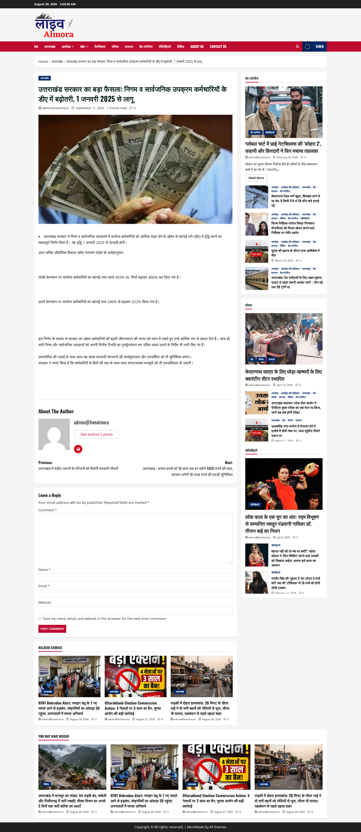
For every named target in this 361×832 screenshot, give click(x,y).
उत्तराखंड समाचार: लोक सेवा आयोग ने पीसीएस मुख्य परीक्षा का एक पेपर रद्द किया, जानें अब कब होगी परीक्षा (256, 402)
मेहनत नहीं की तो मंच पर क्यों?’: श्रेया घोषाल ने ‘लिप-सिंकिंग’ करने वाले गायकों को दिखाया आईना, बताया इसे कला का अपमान (256, 555)
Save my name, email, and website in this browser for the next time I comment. (105, 618)
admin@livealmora (55, 108)
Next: (188, 468)
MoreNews (195, 827)
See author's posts (96, 434)
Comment (47, 510)
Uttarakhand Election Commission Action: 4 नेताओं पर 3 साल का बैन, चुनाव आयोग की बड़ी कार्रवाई (133, 708)
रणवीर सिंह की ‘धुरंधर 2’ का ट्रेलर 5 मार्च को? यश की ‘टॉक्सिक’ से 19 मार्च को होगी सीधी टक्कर (256, 582)
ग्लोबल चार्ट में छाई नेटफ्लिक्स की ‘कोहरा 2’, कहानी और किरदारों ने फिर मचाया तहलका (283, 147)
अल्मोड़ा (66, 46)
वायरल (129, 46)
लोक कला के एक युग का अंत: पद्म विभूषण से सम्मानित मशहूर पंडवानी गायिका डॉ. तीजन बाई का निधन (282, 523)
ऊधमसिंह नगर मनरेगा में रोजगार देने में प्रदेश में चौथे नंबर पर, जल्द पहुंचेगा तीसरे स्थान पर (256, 430)
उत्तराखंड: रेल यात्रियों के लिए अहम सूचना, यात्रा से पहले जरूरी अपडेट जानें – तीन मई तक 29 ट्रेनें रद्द (256, 278)
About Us (197, 46)
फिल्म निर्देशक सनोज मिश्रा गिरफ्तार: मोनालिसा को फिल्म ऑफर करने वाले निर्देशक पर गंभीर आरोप (256, 224)
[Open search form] (297, 47)
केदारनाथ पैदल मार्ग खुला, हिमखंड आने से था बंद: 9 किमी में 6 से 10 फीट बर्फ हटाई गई (256, 196)
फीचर (115, 46)
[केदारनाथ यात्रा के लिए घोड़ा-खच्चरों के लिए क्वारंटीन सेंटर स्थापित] (284, 339)
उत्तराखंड (49, 46)
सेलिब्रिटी (165, 46)
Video (320, 46)
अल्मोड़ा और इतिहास (290, 187)
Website (44, 602)
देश (36, 46)
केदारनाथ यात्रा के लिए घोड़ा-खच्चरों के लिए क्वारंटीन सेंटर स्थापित (283, 374)
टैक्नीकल (100, 46)
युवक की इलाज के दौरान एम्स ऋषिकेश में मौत (256, 251)
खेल (82, 46)
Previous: (78, 465)
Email (44, 586)
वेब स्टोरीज (146, 46)
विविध (180, 46)
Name (44, 569)
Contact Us (218, 46)
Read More (258, 178)
